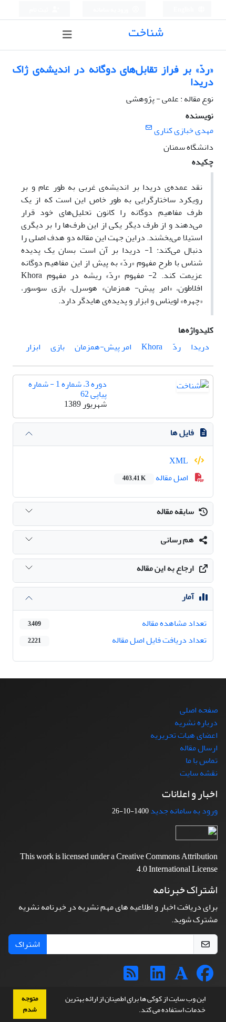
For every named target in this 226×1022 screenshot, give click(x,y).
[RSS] (130, 977)
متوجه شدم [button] (30, 1004)
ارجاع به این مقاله (165, 568)
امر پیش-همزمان (103, 347)
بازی (57, 347)
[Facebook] (205, 977)
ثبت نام (39, 10)
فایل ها (182, 432)
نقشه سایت (199, 773)
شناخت (145, 32)
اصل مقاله (156, 478)
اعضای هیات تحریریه (184, 735)
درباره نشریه (196, 722)
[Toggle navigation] (67, 35)
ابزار (33, 347)
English (184, 10)
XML (179, 461)
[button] (136, 1011)
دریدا (200, 347)
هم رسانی (177, 540)
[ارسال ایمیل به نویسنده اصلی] (148, 128)
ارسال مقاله (199, 748)
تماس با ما (202, 760)
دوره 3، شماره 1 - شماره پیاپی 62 (67, 389)
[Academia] (181, 977)
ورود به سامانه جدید (184, 811)
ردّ (176, 347)
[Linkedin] (157, 977)
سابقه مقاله (175, 511)
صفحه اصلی (199, 710)
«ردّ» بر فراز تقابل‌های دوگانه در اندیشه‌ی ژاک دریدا (113, 75)
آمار (188, 596)
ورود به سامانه (111, 10)
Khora (151, 347)
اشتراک (27, 944)
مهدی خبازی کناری (183, 130)
